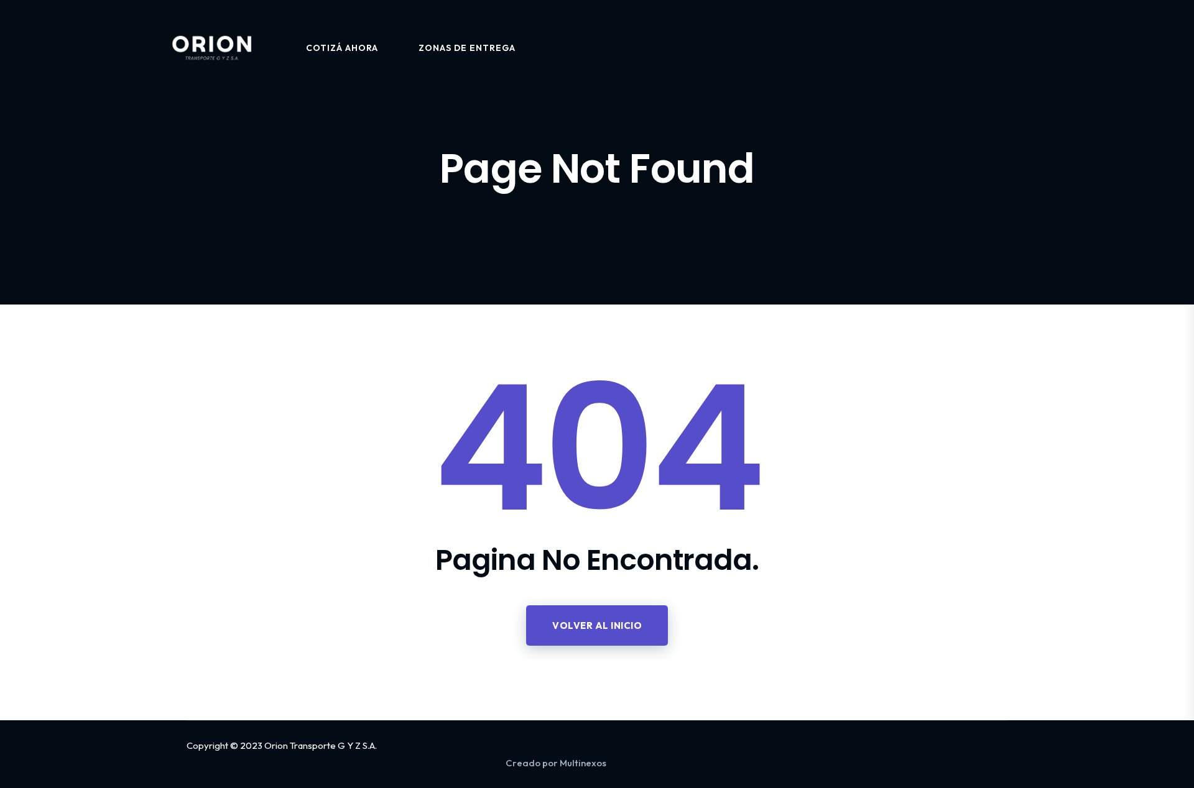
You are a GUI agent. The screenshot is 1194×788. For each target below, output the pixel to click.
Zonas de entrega (467, 47)
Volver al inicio (597, 625)
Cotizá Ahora (342, 47)
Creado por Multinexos (556, 763)
